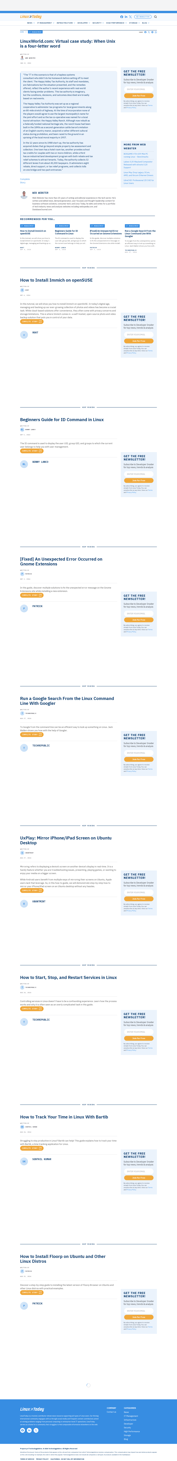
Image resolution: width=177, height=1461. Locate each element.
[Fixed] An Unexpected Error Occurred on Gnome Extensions (106, 232)
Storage (133, 23)
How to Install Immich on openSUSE (33, 232)
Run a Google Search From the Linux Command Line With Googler (140, 234)
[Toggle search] (155, 16)
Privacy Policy (131, 107)
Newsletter (144, 17)
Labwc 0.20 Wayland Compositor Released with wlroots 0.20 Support (138, 164)
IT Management (44, 23)
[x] (130, 16)
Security (97, 23)
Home (22, 32)
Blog (144, 23)
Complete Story (30, 321)
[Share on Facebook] (145, 32)
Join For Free (138, 95)
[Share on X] (149, 32)
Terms (150, 105)
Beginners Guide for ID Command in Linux (66, 232)
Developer (83, 23)
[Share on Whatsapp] (156, 32)
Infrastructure (65, 23)
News (29, 23)
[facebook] (121, 16)
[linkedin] (126, 16)
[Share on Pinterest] (152, 32)
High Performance (115, 23)
